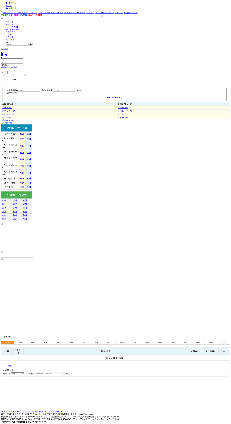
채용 (22, 133)
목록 (10, 366)
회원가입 (12, 3)
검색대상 (7, 373)
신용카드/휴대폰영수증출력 (42, 411)
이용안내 (9, 34)
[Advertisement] (73, 282)
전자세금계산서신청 (63, 411)
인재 (29, 133)
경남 (15, 211)
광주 (4, 208)
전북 (25, 211)
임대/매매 (10, 40)
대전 (25, 204)
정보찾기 (13, 67)
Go (30, 44)
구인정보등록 (123, 108)
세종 (15, 219)
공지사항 (9, 37)
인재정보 (9, 24)
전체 (25, 219)
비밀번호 (46, 90)
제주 (4, 219)
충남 (25, 215)
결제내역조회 (7, 117)
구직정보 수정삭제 (9, 111)
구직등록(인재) (12, 29)
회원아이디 (11, 90)
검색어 (30, 373)
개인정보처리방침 (8, 411)
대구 (15, 204)
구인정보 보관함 (124, 114)
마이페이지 (10, 32)
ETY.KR (4, 49)
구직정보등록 (7, 108)
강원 (25, 208)
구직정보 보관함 (8, 114)
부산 (4, 204)
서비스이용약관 (23, 411)
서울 (4, 200)
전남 (4, 215)
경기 (15, 200)
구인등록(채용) (12, 27)
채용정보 (9, 22)
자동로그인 (12, 93)
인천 (25, 200)
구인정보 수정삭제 (125, 111)
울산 (15, 208)
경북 (4, 211)
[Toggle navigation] (2, 18)
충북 (15, 215)
